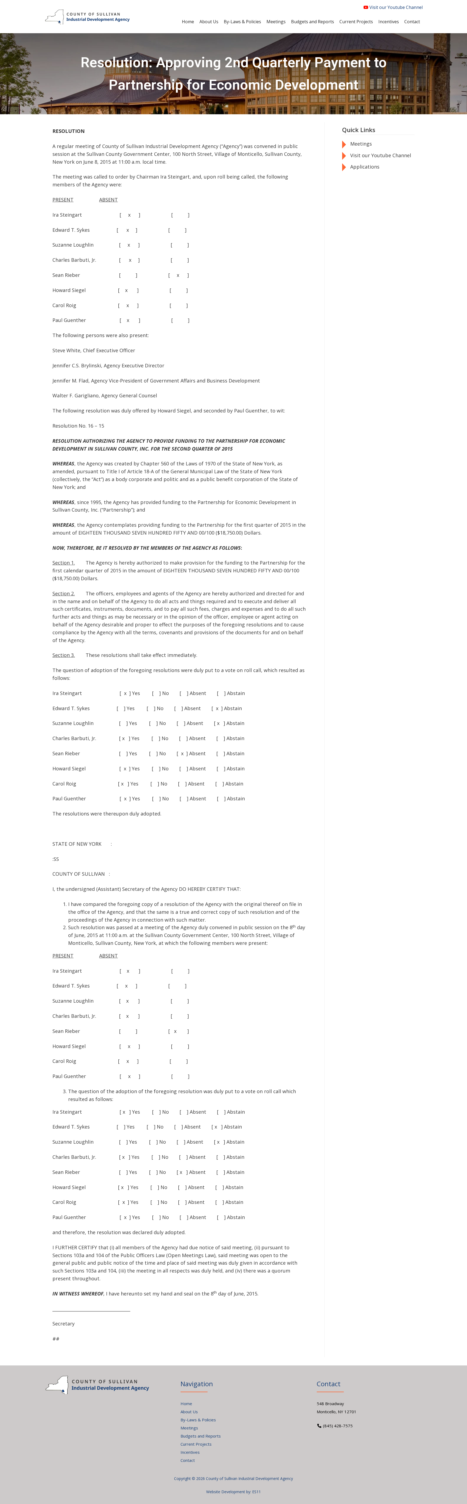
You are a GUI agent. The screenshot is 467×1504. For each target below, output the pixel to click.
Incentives (190, 1452)
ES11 (256, 1491)
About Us (189, 1411)
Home (186, 1403)
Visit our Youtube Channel (395, 7)
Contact (188, 1460)
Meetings (361, 143)
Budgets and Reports (201, 1436)
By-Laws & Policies (198, 1419)
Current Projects (196, 1444)
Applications (364, 166)
